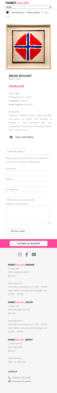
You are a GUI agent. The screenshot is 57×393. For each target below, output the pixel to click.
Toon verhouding (24, 137)
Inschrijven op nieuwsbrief (21, 200)
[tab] (16, 151)
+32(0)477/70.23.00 (20, 377)
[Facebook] (28, 255)
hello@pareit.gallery (21, 381)
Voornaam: (11, 168)
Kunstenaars (18, 12)
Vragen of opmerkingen (17, 204)
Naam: (9, 179)
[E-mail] (35, 255)
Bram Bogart (34, 12)
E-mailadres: (12, 189)
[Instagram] (21, 255)
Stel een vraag (16, 151)
